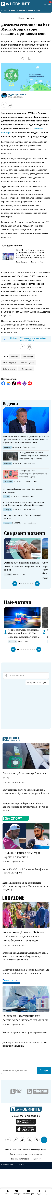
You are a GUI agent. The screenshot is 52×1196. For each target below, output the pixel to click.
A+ (10, 104)
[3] (49, 4)
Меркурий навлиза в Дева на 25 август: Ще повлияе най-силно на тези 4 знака (26, 971)
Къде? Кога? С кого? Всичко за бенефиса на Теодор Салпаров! (25, 871)
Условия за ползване (20, 1159)
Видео (37, 10)
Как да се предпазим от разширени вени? (25, 1032)
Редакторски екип (17, 94)
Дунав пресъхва (8, 10)
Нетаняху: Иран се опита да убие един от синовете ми (23, 490)
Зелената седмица (27, 363)
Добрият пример (9, 369)
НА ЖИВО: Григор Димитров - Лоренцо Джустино (22, 855)
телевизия (14, 357)
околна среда (28, 357)
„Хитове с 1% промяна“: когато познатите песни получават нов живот (22, 566)
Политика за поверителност (35, 1149)
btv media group (9, 363)
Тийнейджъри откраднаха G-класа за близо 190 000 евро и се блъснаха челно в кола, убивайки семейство (23, 633)
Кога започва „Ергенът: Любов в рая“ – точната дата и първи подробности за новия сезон (23, 936)
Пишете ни (36, 1159)
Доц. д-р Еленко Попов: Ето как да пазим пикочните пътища (25, 1044)
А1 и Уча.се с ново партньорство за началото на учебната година (33, 473)
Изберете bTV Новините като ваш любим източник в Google (28, 339)
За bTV (8, 1149)
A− (4, 104)
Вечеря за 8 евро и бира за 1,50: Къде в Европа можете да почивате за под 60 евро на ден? (25, 807)
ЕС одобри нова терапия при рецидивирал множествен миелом (25, 1018)
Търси (45, 1070)
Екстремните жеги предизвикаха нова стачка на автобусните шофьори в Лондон (26, 791)
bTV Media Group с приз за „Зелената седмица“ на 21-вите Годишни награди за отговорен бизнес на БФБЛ (30, 254)
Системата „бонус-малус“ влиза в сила (24, 775)
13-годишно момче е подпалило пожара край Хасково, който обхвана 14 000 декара (24, 503)
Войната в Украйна (25, 10)
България (30, 18)
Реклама (17, 1149)
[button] (14, 583)
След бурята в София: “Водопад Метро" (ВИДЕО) (22, 517)
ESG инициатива (25, 369)
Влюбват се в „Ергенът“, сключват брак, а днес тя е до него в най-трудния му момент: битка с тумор (25, 956)
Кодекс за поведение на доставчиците (26, 1154)
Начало (21, 18)
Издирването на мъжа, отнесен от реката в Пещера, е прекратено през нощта (33, 455)
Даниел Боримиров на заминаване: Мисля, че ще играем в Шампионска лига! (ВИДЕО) (25, 886)
